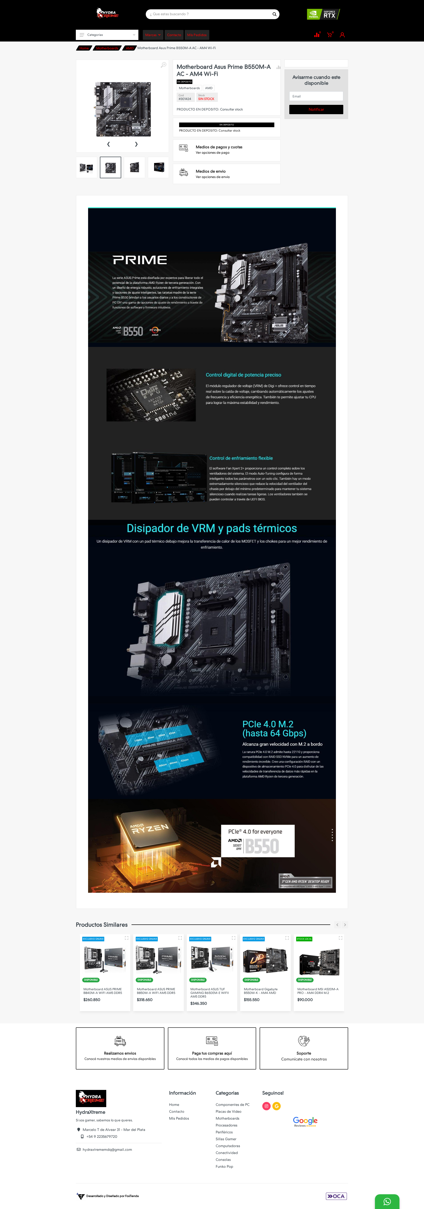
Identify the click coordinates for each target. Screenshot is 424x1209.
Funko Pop (224, 1166)
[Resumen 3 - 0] (126, 938)
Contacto (176, 1111)
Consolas (223, 1160)
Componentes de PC (233, 1105)
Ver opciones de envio (213, 177)
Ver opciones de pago (212, 152)
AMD (130, 48)
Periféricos (224, 1132)
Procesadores (226, 1125)
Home (84, 48)
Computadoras (228, 1146)
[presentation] (108, 143)
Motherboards (107, 48)
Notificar (316, 109)
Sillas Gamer (226, 1139)
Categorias (95, 35)
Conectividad (227, 1153)
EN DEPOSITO (184, 82)
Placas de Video (228, 1111)
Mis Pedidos (179, 1118)
